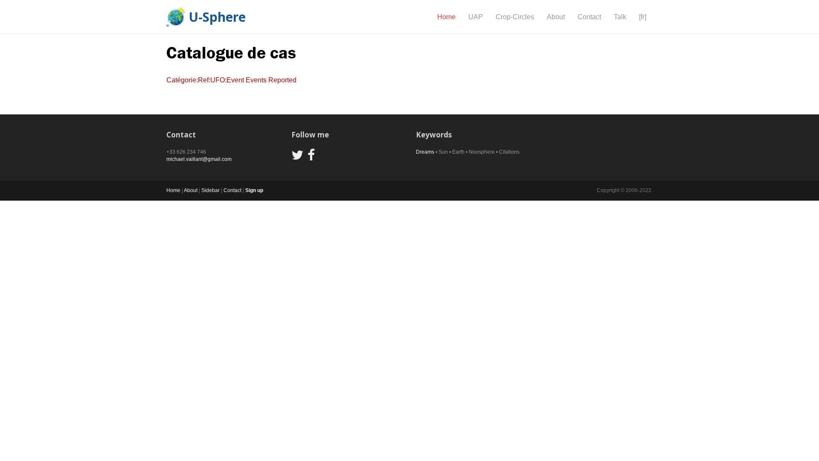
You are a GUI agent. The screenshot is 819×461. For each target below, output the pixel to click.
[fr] (642, 16)
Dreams (425, 152)
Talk (620, 16)
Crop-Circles (515, 16)
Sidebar (210, 190)
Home (446, 16)
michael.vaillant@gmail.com (199, 159)
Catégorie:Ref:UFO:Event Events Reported (231, 80)
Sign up (254, 190)
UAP (475, 16)
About (556, 16)
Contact (589, 16)
